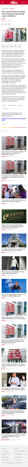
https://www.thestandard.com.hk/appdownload (14, 119)
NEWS (12, 8)
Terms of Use (5, 451)
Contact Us (4, 448)
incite (20, 105)
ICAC (4, 105)
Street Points (17, 459)
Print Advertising (18, 457)
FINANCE (4, 156)
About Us (16, 448)
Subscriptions (5, 457)
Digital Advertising (6, 459)
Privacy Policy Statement (20, 451)
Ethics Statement (18, 454)
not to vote (5, 108)
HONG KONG (5, 8)
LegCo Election (12, 105)
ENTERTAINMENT (6, 439)
